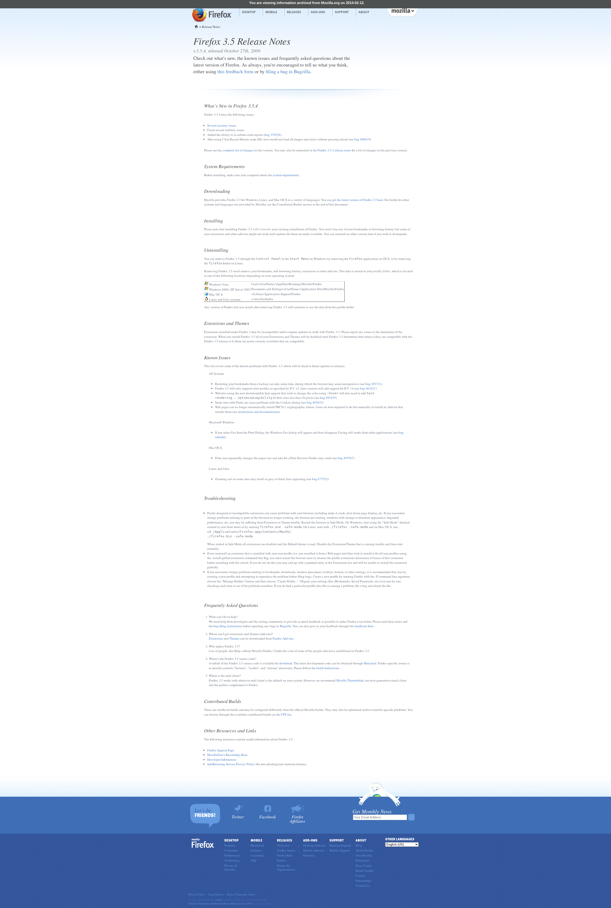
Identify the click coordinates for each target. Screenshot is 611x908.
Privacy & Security (230, 867)
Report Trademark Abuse (241, 894)
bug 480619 (362, 139)
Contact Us (363, 885)
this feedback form (235, 71)
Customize (231, 850)
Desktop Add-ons (314, 845)
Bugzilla (285, 626)
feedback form (364, 626)
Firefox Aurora (286, 850)
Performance (232, 855)
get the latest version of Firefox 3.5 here (357, 200)
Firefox (203, 843)
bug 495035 (314, 402)
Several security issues (221, 125)
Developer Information (221, 759)
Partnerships (363, 880)
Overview (283, 845)
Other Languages (399, 839)
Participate (362, 860)
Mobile (271, 12)
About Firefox (365, 850)
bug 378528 (272, 135)
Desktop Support (340, 845)
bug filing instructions (228, 626)
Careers (360, 875)
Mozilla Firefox (211, 14)
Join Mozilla (364, 855)
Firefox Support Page (220, 750)
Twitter (238, 816)
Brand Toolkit (365, 870)
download (285, 663)
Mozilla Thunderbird (349, 680)
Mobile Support (339, 850)
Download (257, 845)
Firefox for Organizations (286, 867)
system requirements (286, 175)
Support (342, 12)
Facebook (267, 816)
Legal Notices (215, 894)
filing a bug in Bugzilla (288, 71)
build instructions (327, 668)
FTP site (286, 714)
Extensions (216, 638)
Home (196, 26)
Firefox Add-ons (283, 638)
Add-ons (318, 12)
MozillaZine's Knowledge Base (227, 755)
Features (229, 845)
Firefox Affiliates (297, 818)
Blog (359, 845)
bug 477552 (320, 479)
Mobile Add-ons (313, 850)
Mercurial (370, 663)
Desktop (249, 12)
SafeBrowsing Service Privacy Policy (231, 764)
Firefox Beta (285, 855)
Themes (234, 638)
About (363, 12)
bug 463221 (368, 388)
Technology (232, 860)
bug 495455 (328, 397)
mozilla (402, 11)
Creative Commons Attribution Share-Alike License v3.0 (220, 903)
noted (219, 899)
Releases (294, 12)
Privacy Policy (197, 894)
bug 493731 (373, 384)
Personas (308, 855)
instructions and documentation (258, 412)
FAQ (253, 860)
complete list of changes (238, 150)
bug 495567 (345, 458)
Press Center (363, 865)
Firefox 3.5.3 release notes (334, 150)
